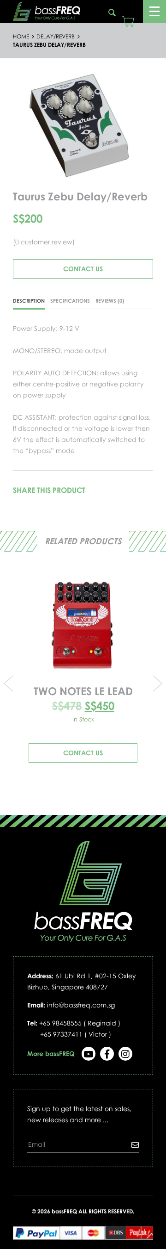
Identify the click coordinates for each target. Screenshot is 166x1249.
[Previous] (25, 125)
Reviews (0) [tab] (109, 301)
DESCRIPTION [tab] (29, 301)
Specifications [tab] (70, 301)
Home (21, 36)
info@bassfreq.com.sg (81, 1005)
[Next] (141, 125)
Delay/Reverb (55, 36)
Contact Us (83, 269)
